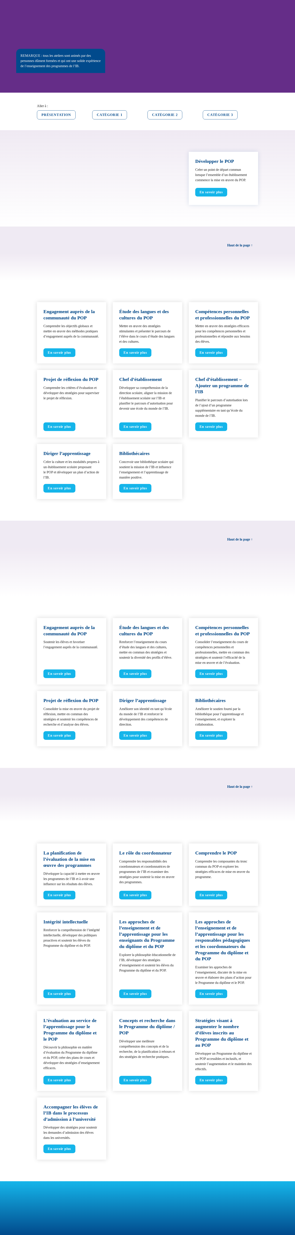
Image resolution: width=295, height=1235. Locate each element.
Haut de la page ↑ (240, 245)
